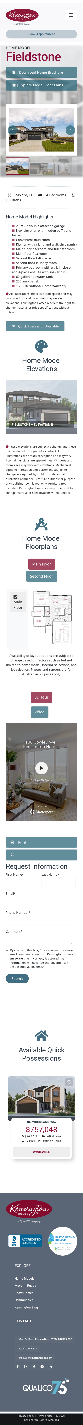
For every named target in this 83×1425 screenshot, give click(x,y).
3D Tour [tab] (41, 697)
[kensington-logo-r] (22, 10)
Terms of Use (45, 1416)
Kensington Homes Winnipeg (41, 1420)
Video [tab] (40, 712)
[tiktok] (34, 1366)
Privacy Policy (26, 1416)
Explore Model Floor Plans (41, 85)
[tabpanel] (41, 618)
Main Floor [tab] (41, 564)
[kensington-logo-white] (29, 1201)
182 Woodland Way (42, 1122)
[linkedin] (50, 1366)
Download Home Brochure (41, 72)
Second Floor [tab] (41, 576)
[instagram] (26, 1366)
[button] (70, 130)
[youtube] (42, 1366)
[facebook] (18, 1366)
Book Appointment (41, 34)
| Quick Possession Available (37, 326)
